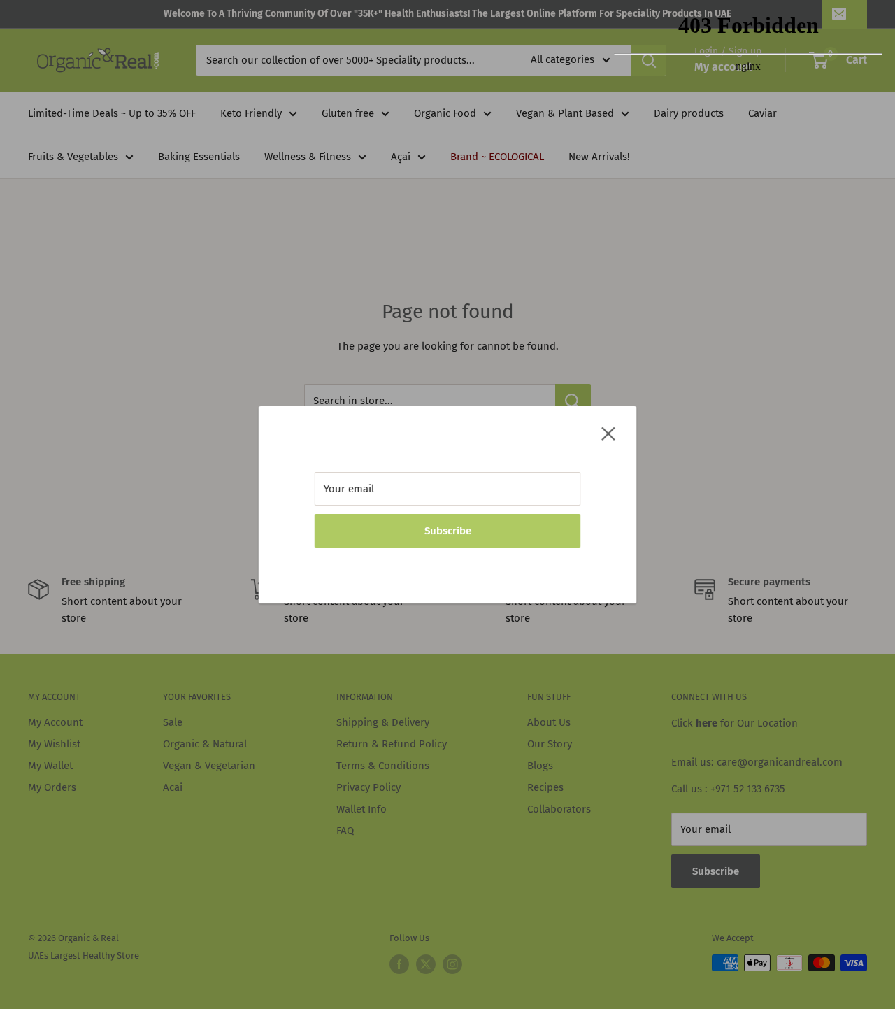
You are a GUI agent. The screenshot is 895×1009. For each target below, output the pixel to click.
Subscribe (447, 530)
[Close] (608, 433)
